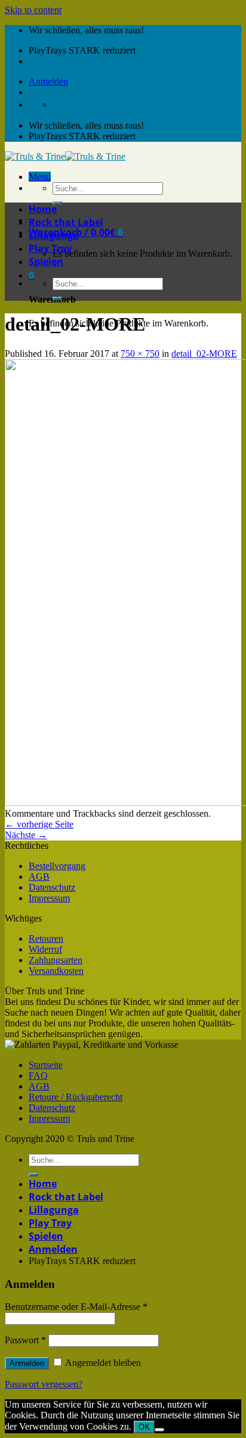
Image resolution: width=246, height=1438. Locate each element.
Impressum (49, 898)
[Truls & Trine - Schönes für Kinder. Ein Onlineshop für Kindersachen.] (65, 156)
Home (43, 209)
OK (144, 1427)
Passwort (25, 1340)
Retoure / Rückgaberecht (75, 1097)
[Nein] (159, 1429)
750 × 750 (140, 353)
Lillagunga (54, 235)
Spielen (46, 261)
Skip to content (33, 10)
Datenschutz (52, 887)
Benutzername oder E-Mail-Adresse (76, 1307)
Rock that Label (66, 222)
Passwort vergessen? (43, 1384)
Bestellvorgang (57, 866)
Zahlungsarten (55, 960)
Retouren (46, 938)
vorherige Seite (39, 824)
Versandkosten (56, 971)
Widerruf (45, 949)
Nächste (26, 835)
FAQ (38, 1075)
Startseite (46, 1065)
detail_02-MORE (204, 353)
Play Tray (50, 248)
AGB (39, 876)
